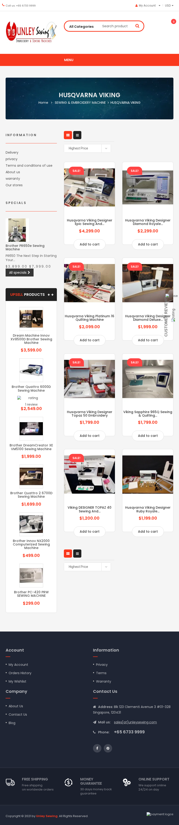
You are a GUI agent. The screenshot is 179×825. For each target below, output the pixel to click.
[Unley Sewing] (31, 32)
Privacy (102, 664)
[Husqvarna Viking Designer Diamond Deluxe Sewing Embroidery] (147, 283)
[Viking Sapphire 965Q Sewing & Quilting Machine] (147, 379)
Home (43, 102)
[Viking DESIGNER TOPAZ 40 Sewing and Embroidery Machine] (89, 474)
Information (21, 135)
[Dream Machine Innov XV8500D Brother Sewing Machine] (31, 319)
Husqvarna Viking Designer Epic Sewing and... (89, 222)
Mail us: (104, 722)
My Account (18, 664)
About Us (16, 706)
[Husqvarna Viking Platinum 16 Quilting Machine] (89, 283)
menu (68, 60)
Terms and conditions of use (29, 165)
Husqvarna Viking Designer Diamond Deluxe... (148, 318)
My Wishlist (17, 681)
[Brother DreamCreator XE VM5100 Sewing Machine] (31, 428)
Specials (16, 202)
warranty (13, 178)
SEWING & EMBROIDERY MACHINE (80, 102)
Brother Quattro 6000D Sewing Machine (31, 388)
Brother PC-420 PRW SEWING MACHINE (31, 594)
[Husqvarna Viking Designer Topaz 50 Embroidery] (89, 379)
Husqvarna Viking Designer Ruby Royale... (148, 509)
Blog (12, 723)
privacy (11, 159)
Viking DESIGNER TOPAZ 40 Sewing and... (89, 509)
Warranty (103, 681)
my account (147, 5)
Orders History (20, 673)
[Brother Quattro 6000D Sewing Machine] (31, 370)
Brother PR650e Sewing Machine (25, 247)
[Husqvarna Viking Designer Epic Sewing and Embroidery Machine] (89, 187)
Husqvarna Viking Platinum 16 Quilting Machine (89, 318)
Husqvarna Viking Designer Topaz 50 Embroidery (89, 414)
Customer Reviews (166, 317)
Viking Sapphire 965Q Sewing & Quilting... (147, 414)
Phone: (103, 732)
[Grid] (68, 135)
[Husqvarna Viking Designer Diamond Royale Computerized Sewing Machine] (147, 187)
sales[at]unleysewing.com (135, 722)
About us (13, 172)
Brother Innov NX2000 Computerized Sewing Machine (31, 544)
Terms (101, 673)
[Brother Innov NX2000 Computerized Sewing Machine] (31, 524)
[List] (77, 135)
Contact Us (18, 714)
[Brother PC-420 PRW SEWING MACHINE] (31, 575)
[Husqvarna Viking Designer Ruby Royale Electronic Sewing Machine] (147, 474)
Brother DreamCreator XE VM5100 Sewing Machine (31, 447)
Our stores (14, 185)
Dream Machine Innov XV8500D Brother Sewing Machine (31, 339)
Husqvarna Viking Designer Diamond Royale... (148, 222)
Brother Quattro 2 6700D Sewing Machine (31, 495)
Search (137, 26)
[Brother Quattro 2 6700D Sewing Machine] (31, 476)
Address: (105, 706)
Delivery (12, 152)
